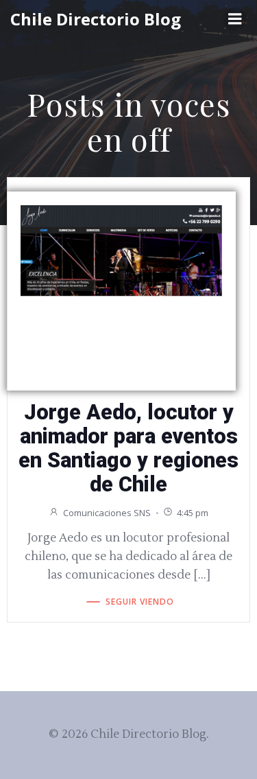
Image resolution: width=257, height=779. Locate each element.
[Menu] (235, 19)
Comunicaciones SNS (107, 513)
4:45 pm (192, 513)
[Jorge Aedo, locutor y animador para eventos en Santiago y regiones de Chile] (121, 249)
